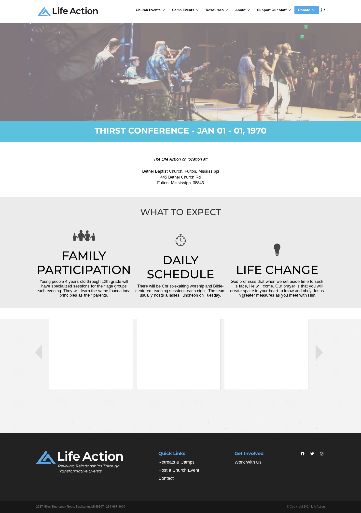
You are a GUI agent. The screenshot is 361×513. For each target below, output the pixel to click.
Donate (304, 10)
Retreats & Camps (176, 462)
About (240, 10)
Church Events (148, 10)
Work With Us (248, 462)
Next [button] (319, 352)
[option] (93, 355)
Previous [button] (38, 352)
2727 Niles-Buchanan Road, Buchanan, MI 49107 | (71, 506)
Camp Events (183, 10)
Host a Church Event (178, 470)
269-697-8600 (115, 506)
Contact (166, 478)
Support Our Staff (272, 10)
